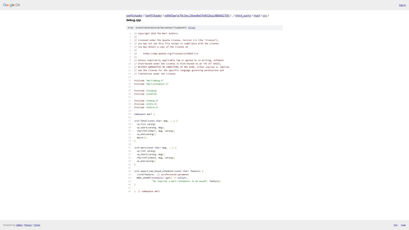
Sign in (402, 5)
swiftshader (134, 15)
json (403, 224)
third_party (243, 15)
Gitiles (19, 224)
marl (257, 15)
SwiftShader (153, 15)
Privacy (28, 224)
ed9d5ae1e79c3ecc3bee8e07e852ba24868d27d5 (197, 15)
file (191, 27)
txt (395, 224)
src (265, 15)
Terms (37, 224)
